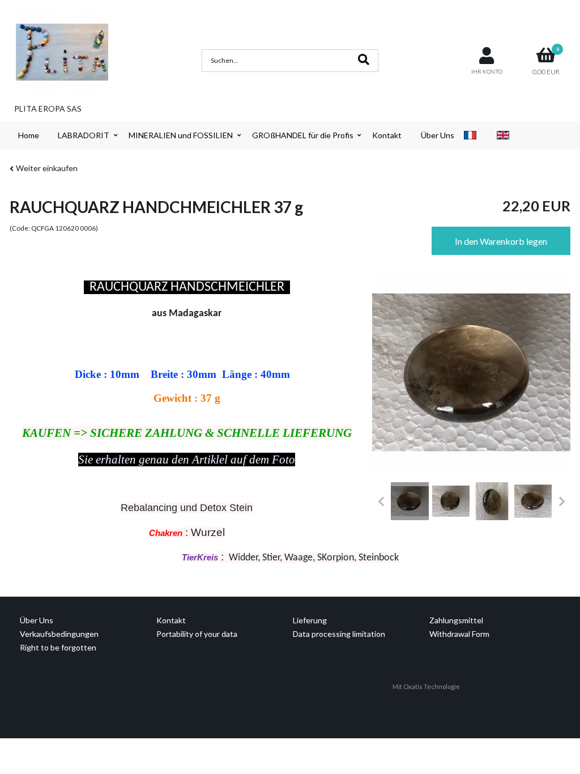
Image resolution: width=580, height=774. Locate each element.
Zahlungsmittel (456, 620)
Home (28, 135)
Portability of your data (196, 634)
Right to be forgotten (58, 647)
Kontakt (387, 135)
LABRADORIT (83, 135)
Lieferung (310, 620)
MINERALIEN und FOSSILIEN (181, 135)
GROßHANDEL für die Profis (302, 135)
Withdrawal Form (459, 634)
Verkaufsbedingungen (59, 634)
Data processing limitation (339, 634)
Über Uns (437, 135)
